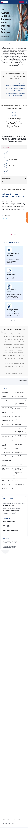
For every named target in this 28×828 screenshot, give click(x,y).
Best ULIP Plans (5, 392)
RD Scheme (4, 448)
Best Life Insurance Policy (19, 420)
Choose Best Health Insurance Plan (19, 432)
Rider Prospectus (7, 219)
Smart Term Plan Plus (6, 416)
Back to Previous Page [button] (8, 823)
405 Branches (11, 274)
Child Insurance (18, 424)
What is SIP (17, 448)
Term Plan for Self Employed (5, 469)
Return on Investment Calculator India (19, 460)
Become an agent (5, 436)
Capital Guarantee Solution (5, 440)
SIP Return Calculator (6, 452)
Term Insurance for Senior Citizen (19, 469)
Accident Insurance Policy (6, 456)
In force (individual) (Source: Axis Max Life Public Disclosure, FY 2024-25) (14, 296)
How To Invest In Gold (6, 460)
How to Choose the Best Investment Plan (7, 408)
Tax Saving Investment (19, 392)
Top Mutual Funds (18, 464)
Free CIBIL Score (18, 444)
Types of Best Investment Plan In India (20, 436)
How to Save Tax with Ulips (19, 404)
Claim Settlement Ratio (6, 420)
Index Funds (4, 488)
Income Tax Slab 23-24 (6, 484)
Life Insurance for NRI (6, 473)
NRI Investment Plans (6, 480)
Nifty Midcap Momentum (20, 480)
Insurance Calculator (19, 400)
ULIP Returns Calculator (19, 396)
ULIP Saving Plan (5, 400)
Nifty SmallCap (5, 477)
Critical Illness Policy (19, 416)
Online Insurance (5, 404)
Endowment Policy (18, 452)
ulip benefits (17, 408)
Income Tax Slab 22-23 (19, 484)
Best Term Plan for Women (18, 473)
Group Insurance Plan (6, 432)
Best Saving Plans (18, 428)
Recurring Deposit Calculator (5, 444)
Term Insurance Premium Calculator (19, 412)
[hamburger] (26, 2)
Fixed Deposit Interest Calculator (19, 440)
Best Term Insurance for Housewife (7, 464)
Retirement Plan (5, 428)
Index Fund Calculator (19, 477)
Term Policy (4, 412)
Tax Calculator (4, 396)
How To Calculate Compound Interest (19, 456)
